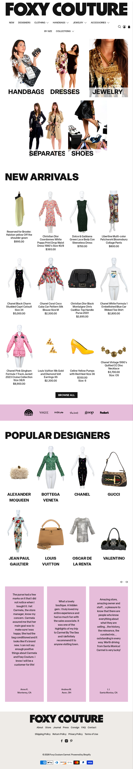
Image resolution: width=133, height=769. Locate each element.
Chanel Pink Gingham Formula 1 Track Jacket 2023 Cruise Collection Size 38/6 (19, 376)
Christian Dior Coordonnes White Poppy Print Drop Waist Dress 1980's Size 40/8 (50, 241)
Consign (75, 727)
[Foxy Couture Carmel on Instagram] (66, 742)
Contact (92, 727)
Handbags (59, 23)
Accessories (98, 23)
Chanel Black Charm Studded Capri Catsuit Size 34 (19, 307)
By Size (48, 31)
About (40, 727)
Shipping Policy (42, 734)
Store (48, 727)
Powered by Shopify (81, 755)
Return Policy (59, 734)
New (11, 23)
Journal (57, 727)
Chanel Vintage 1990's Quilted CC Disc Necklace (114, 365)
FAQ (83, 727)
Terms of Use (91, 734)
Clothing (39, 23)
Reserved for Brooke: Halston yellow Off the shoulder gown (19, 235)
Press (66, 727)
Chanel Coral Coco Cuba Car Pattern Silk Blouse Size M (50, 307)
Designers (24, 23)
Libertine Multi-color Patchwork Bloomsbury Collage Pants (113, 239)
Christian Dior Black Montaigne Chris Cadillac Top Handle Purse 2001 (82, 309)
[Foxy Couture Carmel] (66, 9)
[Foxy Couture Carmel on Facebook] (61, 742)
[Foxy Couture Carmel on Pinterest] (71, 742)
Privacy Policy (75, 734)
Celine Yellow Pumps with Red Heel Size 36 (82, 372)
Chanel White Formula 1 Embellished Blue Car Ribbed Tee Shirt (113, 307)
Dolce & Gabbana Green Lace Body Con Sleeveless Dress (82, 239)
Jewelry (78, 23)
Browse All (66, 395)
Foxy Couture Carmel (60, 755)
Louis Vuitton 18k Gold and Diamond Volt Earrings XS (51, 374)
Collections (63, 31)
